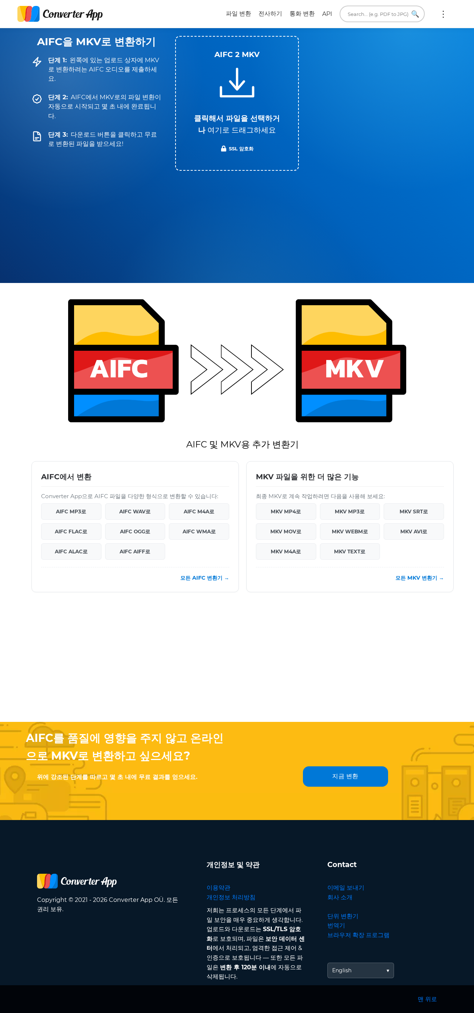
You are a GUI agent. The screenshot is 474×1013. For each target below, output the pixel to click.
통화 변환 (302, 13)
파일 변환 (238, 13)
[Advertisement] (237, 662)
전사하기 (270, 13)
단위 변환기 (342, 916)
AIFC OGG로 (135, 531)
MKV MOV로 (285, 531)
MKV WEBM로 (350, 531)
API (327, 13)
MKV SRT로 (414, 511)
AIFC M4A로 (199, 511)
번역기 (336, 925)
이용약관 (218, 887)
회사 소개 (340, 897)
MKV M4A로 (286, 551)
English (341, 970)
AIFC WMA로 (199, 531)
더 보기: (443, 14)
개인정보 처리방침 (231, 897)
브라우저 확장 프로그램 (358, 935)
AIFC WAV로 (135, 511)
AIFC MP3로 (71, 511)
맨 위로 (427, 999)
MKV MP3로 (350, 511)
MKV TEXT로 (349, 551)
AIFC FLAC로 (71, 531)
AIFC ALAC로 (71, 551)
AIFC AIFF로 (135, 551)
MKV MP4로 (286, 511)
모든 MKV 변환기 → (419, 577)
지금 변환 (345, 776)
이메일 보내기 (345, 887)
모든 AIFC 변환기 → (204, 577)
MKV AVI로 (413, 531)
